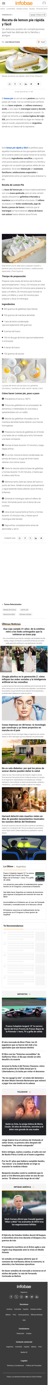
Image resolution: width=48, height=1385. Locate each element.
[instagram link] (21, 1297)
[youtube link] (26, 1297)
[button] (3, 3)
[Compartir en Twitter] (20, 84)
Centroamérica (23, 1315)
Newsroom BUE (9, 614)
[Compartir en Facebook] (15, 84)
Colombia (17, 1309)
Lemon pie (24, 610)
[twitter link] (16, 1297)
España (25, 1309)
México (8, 1315)
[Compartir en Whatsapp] (9, 84)
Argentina (9, 1347)
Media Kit (24, 1352)
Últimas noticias (25, 614)
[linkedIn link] (37, 1297)
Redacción (20, 1333)
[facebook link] (11, 1297)
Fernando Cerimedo (39, 9)
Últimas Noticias (37, 1315)
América (9, 1309)
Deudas (27, 9)
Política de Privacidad (33, 1365)
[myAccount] (44, 3)
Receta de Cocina (9, 610)
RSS (24, 1320)
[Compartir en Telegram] (31, 84)
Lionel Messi (6, 9)
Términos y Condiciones (15, 1365)
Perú (14, 1315)
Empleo (28, 1333)
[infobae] (24, 3)
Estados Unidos (17, 9)
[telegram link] (32, 1297)
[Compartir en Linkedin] (26, 84)
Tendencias (7, 15)
